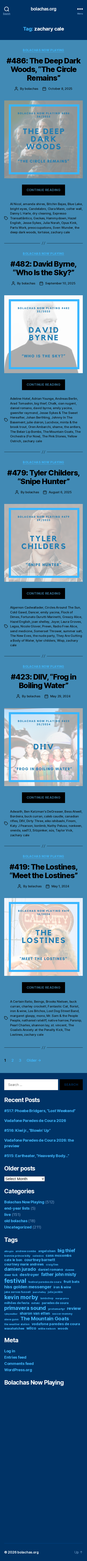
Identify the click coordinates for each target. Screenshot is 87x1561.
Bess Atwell (72, 811)
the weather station (17, 1324)
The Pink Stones (54, 436)
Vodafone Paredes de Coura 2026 (35, 1120)
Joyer (55, 622)
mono (41, 1016)
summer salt (72, 631)
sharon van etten (35, 1313)
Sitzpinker (40, 830)
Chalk (52, 403)
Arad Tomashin (21, 403)
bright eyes (18, 209)
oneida (15, 830)
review (74, 1308)
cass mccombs (59, 1255)
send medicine (21, 631)
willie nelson (47, 1328)
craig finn (52, 1264)
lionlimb (40, 826)
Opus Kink (68, 223)
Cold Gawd (18, 612)
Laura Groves (71, 622)
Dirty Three (34, 821)
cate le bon (13, 1260)
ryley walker (11, 1314)
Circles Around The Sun (62, 607)
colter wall (74, 209)
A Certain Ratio (21, 1001)
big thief (40, 403)
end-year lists (17, 1208)
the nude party (43, 636)
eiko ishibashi (55, 821)
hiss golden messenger (27, 1286)
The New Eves (20, 636)
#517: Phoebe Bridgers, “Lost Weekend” (40, 1111)
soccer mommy (62, 1313)
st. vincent (59, 1025)
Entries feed (15, 1357)
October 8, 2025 (60, 89)
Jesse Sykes (32, 223)
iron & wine (18, 1011)
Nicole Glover (30, 626)
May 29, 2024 (60, 696)
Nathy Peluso (57, 826)
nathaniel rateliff (34, 1020)
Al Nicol (15, 204)
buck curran (33, 816)
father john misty (58, 1274)
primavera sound (25, 1308)
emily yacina (62, 408)
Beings (39, 1001)
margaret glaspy (22, 1016)
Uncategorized (18, 1227)
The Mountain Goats (58, 432)
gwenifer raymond (24, 413)
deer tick (11, 1275)
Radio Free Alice (65, 626)
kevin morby (21, 1297)
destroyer (29, 1274)
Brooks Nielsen (57, 1001)
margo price (62, 1298)
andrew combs (25, 1251)
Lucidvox (51, 422)
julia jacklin (55, 1292)
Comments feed (19, 1363)
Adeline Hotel (20, 399)
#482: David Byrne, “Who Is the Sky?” (43, 268)
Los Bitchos (36, 1011)
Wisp (60, 640)
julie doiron (35, 422)
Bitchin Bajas (56, 204)
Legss (14, 626)
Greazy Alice (71, 617)
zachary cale (60, 232)
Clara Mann (56, 209)
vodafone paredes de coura (56, 1324)
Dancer (33, 612)
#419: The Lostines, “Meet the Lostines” (44, 871)
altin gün (9, 1251)
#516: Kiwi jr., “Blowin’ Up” (27, 1130)
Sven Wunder (63, 228)
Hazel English (20, 622)
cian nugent (67, 403)
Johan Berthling (38, 417)
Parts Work (18, 228)
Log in (9, 1351)
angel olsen (47, 1251)
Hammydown (56, 218)
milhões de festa (16, 1303)
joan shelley (40, 622)
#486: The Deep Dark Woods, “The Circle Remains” (44, 69)
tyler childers (45, 640)
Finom (71, 821)
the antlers (72, 427)
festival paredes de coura (44, 1281)
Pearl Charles (20, 1025)
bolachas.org (43, 9)
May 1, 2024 (60, 886)
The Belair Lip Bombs (25, 432)
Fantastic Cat (58, 1006)
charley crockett (34, 1006)
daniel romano (21, 408)
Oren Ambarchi (39, 427)
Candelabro (37, 209)
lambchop (46, 1298)
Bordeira (16, 816)
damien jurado (20, 1269)
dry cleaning (41, 213)
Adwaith (16, 811)
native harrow (58, 1020)
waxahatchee (14, 1328)
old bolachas (15, 1221)
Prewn (46, 626)
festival (15, 1280)
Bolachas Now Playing (43, 50)
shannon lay (40, 1025)
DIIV (22, 821)
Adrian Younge (43, 399)
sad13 (26, 830)
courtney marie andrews (24, 1264)
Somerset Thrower (47, 631)
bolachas (31, 89)
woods (63, 1328)
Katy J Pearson (21, 826)
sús (51, 830)
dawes (69, 1269)
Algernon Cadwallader (26, 607)
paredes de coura (55, 1303)
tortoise (43, 232)
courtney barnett (39, 1260)
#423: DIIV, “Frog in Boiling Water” (43, 681)
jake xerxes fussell (17, 1292)
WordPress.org (18, 1370)
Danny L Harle (20, 213)
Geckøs (39, 218)
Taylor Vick (64, 830)
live (7, 1214)
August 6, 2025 (60, 492)
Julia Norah (51, 223)
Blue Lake (75, 204)
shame (57, 427)
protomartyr (56, 1308)
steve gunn (11, 1319)
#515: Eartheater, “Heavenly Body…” (36, 1156)
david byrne (42, 408)
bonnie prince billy (17, 1255)
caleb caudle (53, 816)
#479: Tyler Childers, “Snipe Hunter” (43, 477)
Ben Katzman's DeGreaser (43, 811)
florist (74, 1006)
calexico (38, 1255)
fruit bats (72, 1282)
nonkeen (75, 826)
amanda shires (34, 204)
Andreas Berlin (66, 399)
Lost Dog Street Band (63, 1011)
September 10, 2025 (60, 283)
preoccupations (39, 228)
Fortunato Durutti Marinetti (41, 617)
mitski (35, 1303)
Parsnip (75, 1020)
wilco (31, 1328)
